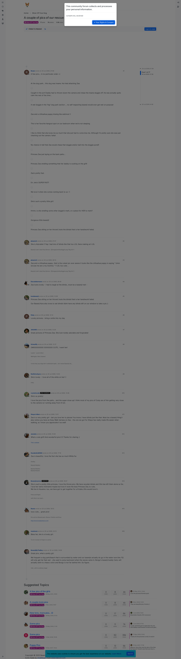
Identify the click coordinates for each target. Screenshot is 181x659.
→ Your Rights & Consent (104, 22)
